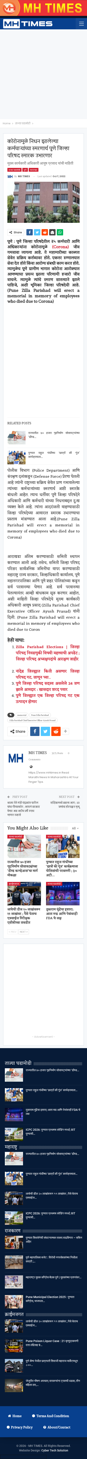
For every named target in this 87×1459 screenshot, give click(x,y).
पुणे (25, 169)
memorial (21, 715)
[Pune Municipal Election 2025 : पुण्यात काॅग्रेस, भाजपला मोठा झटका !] (14, 1301)
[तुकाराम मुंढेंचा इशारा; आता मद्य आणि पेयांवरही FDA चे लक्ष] (63, 893)
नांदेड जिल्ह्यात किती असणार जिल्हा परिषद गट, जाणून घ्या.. (48, 674)
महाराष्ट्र (33, 169)
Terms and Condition (52, 1416)
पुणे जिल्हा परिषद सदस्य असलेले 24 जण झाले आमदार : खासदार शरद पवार (48, 686)
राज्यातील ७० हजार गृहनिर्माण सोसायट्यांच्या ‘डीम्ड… (52, 1070)
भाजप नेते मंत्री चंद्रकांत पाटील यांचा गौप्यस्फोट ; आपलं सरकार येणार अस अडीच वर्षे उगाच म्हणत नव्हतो (23, 808)
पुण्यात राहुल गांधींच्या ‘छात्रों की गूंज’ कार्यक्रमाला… (51, 1090)
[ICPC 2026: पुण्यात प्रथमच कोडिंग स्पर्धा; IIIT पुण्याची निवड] (14, 1134)
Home (17, 1416)
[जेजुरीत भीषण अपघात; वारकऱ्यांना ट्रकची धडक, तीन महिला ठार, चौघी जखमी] (14, 1385)
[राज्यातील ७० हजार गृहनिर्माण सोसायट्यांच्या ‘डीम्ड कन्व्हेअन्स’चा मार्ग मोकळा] (16, 437)
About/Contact (59, 1427)
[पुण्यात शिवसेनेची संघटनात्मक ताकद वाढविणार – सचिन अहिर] (14, 1242)
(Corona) (60, 246)
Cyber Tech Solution (54, 1450)
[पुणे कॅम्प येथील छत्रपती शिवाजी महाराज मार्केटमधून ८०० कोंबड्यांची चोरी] (14, 1365)
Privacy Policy (22, 1427)
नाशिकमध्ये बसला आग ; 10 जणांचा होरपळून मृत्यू (65, 804)
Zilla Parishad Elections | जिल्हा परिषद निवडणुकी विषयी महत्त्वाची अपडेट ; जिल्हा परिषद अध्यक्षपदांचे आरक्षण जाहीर (48, 656)
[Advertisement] (43, 74)
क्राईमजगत (14, 884)
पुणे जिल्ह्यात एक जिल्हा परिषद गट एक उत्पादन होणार (48, 698)
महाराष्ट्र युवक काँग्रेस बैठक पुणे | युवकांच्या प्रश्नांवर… (54, 1277)
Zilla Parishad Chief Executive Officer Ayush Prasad (33, 720)
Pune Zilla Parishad (40, 715)
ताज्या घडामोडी (14, 169)
